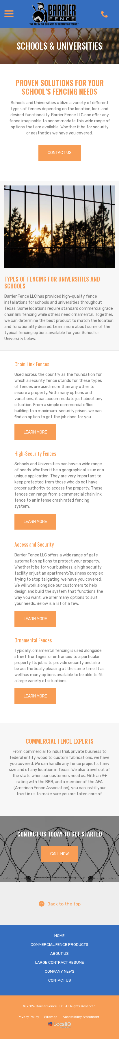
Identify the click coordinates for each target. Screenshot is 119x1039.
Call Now (59, 854)
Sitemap (50, 1017)
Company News (60, 971)
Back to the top (64, 904)
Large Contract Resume (59, 962)
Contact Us (60, 152)
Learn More (35, 432)
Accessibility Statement (81, 1017)
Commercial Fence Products (59, 944)
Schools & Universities (59, 46)
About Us (59, 953)
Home (59, 935)
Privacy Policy (28, 1017)
